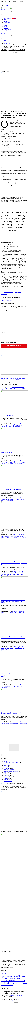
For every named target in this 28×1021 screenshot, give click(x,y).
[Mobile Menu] (1, 15)
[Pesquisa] (1, 14)
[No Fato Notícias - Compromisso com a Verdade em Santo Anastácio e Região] (10, 8)
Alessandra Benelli (8, 292)
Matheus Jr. (8, 575)
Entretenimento (7, 29)
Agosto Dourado (14, 723)
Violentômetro (18, 648)
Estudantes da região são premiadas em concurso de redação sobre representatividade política (14, 414)
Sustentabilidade (8, 781)
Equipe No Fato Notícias (18, 387)
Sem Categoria (7, 779)
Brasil (5, 23)
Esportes (6, 28)
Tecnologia (9, 389)
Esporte (5, 767)
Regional (3, 389)
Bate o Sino (13, 612)
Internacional (7, 22)
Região (5, 21)
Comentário (4, 310)
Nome (3, 326)
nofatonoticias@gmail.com (15, 995)
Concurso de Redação (6, 426)
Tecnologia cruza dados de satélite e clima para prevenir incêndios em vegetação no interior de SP (13, 379)
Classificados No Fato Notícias (11, 762)
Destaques (6, 388)
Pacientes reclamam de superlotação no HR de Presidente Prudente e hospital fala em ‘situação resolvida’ (13, 488)
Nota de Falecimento (16, 573)
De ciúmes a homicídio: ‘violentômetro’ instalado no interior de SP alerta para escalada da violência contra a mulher (14, 637)
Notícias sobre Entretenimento (17, 388)
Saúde (5, 26)
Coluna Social (7, 764)
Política (5, 25)
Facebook (3, 300)
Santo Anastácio (10, 18)
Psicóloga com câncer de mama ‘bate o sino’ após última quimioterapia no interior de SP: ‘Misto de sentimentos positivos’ (13, 601)
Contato (6, 5)
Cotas (21, 686)
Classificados (7, 30)
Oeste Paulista (10, 463)
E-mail (11, 300)
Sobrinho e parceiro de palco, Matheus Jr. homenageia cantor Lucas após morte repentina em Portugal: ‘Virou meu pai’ (14, 563)
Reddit (14, 300)
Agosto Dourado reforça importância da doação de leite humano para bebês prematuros (12, 712)
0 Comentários (17, 389)
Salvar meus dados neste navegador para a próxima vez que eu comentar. (12, 341)
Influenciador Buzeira (12, 537)
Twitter (7, 300)
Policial (5, 19)
